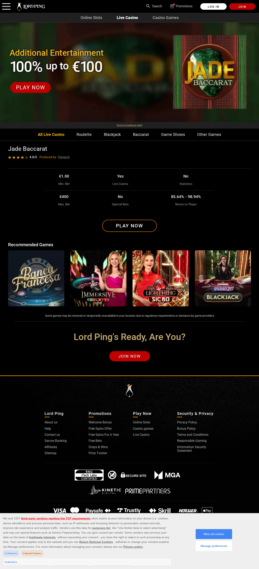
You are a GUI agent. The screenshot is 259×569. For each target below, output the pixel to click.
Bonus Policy (186, 428)
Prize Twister (98, 453)
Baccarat (141, 134)
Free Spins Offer (100, 428)
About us (51, 422)
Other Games (209, 134)
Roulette (84, 134)
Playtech (64, 157)
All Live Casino (51, 134)
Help (48, 428)
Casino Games (166, 17)
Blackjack (112, 134)
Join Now (129, 356)
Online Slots (91, 17)
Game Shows (173, 134)
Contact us (52, 435)
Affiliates (51, 447)
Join (242, 6)
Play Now (129, 226)
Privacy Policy (187, 422)
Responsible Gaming (192, 441)
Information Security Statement (191, 449)
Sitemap (50, 453)
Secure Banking (56, 441)
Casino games (143, 428)
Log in (213, 6)
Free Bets (95, 441)
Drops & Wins (98, 447)
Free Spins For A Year (104, 435)
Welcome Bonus (100, 422)
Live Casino (127, 17)
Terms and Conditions (192, 435)
